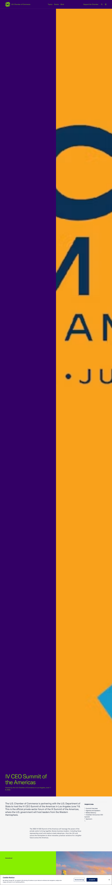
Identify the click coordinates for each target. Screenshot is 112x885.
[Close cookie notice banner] (109, 880)
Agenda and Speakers (93, 811)
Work (62, 4)
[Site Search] (102, 4)
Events (56, 4)
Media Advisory (91, 813)
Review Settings (79, 879)
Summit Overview (92, 808)
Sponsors (89, 819)
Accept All (92, 879)
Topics (50, 4)
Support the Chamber (90, 4)
